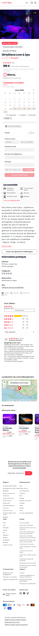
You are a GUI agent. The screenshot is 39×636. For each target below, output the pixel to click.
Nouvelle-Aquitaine (8, 505)
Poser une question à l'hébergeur (19, 252)
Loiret (21, 510)
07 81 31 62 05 (7, 273)
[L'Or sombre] (26, 419)
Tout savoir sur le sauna (27, 544)
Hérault (22, 508)
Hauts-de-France (8, 498)
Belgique (5, 517)
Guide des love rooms (12, 622)
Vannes (21, 426)
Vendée (22, 498)
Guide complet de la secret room (28, 547)
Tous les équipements (11, 200)
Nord (21, 496)
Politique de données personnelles (26, 580)
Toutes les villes (7, 545)
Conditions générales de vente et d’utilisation (27, 576)
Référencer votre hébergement (8, 573)
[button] (7, 63)
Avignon (5, 537)
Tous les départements (26, 513)
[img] (13, 338)
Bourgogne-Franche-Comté (11, 488)
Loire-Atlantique (24, 491)
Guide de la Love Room (26, 525)
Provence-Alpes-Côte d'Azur (12, 47)
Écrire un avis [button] (19, 310)
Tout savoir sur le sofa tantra (26, 551)
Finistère (22, 503)
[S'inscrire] (28, 473)
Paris (21, 486)
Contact (22, 573)
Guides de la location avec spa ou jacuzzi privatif (28, 541)
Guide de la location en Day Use (28, 555)
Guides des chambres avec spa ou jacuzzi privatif (28, 536)
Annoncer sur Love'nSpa (10, 577)
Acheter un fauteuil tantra (10, 579)
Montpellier (6, 540)
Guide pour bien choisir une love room (28, 528)
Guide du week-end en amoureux (16, 625)
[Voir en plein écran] (29, 12)
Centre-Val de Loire (8, 493)
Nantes (5, 530)
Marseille (5, 426)
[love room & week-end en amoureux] (7, 3)
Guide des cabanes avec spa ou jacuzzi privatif (27, 532)
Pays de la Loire (7, 510)
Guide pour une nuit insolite (28, 563)
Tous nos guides (24, 523)
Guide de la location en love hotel (26, 559)
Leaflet (11, 400)
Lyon (4, 525)
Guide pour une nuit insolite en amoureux (28, 566)
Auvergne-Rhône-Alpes (10, 486)
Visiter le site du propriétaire (13, 287)
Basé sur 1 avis (9, 308)
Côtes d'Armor (24, 488)
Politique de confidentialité (27, 583)
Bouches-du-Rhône (9, 51)
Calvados (22, 493)
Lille (4, 532)
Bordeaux (5, 535)
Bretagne (5, 491)
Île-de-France (7, 500)
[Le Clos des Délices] (10, 419)
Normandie (6, 503)
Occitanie (6, 508)
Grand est (6, 496)
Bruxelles (5, 542)
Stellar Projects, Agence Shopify (15, 620)
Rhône (21, 505)
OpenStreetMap (25, 400)
